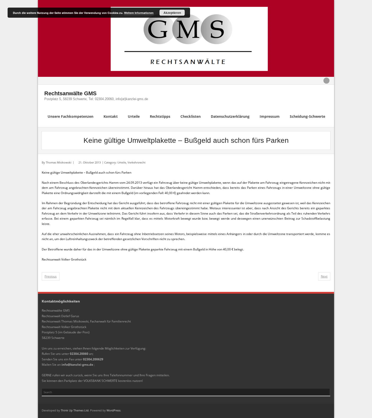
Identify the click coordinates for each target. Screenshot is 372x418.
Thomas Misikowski (58, 162)
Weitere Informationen (139, 13)
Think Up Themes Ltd (75, 410)
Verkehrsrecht (137, 162)
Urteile (121, 162)
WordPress (113, 410)
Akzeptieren (172, 12)
